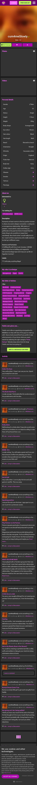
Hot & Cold (5, 477)
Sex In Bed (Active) (20, 310)
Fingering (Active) (19, 293)
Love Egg (27, 315)
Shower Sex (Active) (8, 313)
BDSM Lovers (18, 214)
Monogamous (7, 273)
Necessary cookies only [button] (28, 775)
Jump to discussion (14, 378)
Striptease (19, 315)
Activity (5, 356)
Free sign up (25, 3)
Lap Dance (27, 298)
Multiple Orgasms (8, 304)
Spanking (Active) (21, 313)
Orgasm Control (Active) (21, 307)
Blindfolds (5, 287)
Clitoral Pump (17, 298)
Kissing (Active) (7, 298)
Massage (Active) (7, 301)
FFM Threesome (7, 293)
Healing (4, 619)
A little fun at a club (8, 594)
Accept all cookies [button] (10, 776)
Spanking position (8, 500)
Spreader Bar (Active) (8, 315)
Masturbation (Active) (21, 301)
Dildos (18, 290)
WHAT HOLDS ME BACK (9, 559)
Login (13, 3)
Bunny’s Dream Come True (10, 687)
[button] (18, 782)
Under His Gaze (7, 369)
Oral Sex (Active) (7, 307)
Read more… (6, 576)
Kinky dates (6, 425)
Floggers (28, 293)
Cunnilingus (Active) (8, 290)
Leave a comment (9, 673)
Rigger (14, 273)
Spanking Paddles (8, 310)
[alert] (18, 765)
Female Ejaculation (27, 290)
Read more (7, 773)
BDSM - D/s (5, 450)
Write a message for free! (18, 349)
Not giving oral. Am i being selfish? (13, 710)
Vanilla (21, 273)
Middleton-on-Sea (30, 366)
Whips (4, 318)
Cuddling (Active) (15, 287)
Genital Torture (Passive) (9, 296)
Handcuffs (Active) (24, 296)
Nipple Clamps (19, 304)
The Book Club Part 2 (9, 391)
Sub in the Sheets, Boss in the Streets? (14, 646)
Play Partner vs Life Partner (11, 523)
